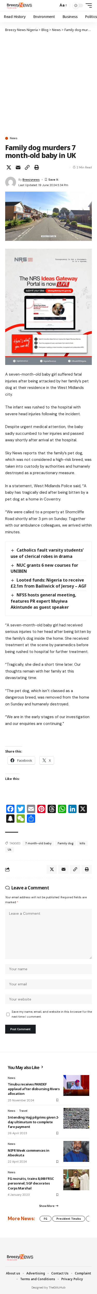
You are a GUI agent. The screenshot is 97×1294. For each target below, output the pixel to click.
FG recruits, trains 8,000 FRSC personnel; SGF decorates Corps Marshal (31, 1183)
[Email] (18, 167)
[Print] (36, 167)
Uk (9, 849)
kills (82, 843)
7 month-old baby (38, 843)
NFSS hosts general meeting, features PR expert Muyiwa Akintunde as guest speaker (43, 601)
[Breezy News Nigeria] (19, 5)
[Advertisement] (48, 84)
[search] (53, 5)
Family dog (65, 843)
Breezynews (31, 179)
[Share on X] (8, 167)
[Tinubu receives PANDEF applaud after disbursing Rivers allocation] (76, 1085)
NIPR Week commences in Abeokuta (28, 1152)
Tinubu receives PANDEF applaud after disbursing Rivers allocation (33, 1089)
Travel (23, 1111)
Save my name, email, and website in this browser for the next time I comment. (52, 1014)
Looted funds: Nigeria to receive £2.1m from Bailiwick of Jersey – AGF (48, 583)
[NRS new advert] (48, 306)
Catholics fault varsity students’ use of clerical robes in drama (47, 553)
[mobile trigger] (87, 5)
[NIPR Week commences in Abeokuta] (76, 1151)
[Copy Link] (27, 167)
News (13, 138)
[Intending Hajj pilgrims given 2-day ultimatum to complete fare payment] (76, 1118)
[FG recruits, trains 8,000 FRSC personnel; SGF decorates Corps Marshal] (76, 1179)
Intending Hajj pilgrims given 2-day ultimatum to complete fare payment (33, 1122)
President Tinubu (68, 1218)
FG (45, 1218)
